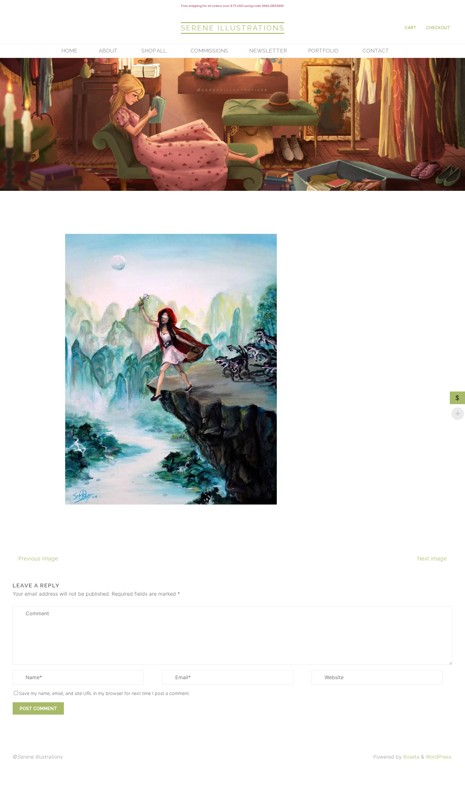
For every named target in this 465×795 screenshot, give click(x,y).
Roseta (410, 757)
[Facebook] (36, 27)
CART (410, 27)
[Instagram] (19, 27)
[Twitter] (69, 27)
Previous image (38, 558)
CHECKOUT (438, 27)
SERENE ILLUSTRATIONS (232, 28)
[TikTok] (85, 27)
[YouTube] (52, 27)
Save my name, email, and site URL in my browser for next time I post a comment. (104, 693)
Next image (432, 558)
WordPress (438, 757)
